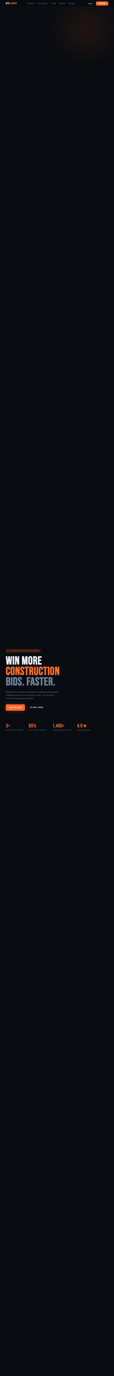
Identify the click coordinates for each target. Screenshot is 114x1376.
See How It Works (36, 707)
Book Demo (102, 3)
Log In (90, 3)
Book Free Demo (15, 707)
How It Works (42, 3)
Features (31, 3)
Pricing (53, 3)
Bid (11, 3)
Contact (72, 3)
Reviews (62, 3)
